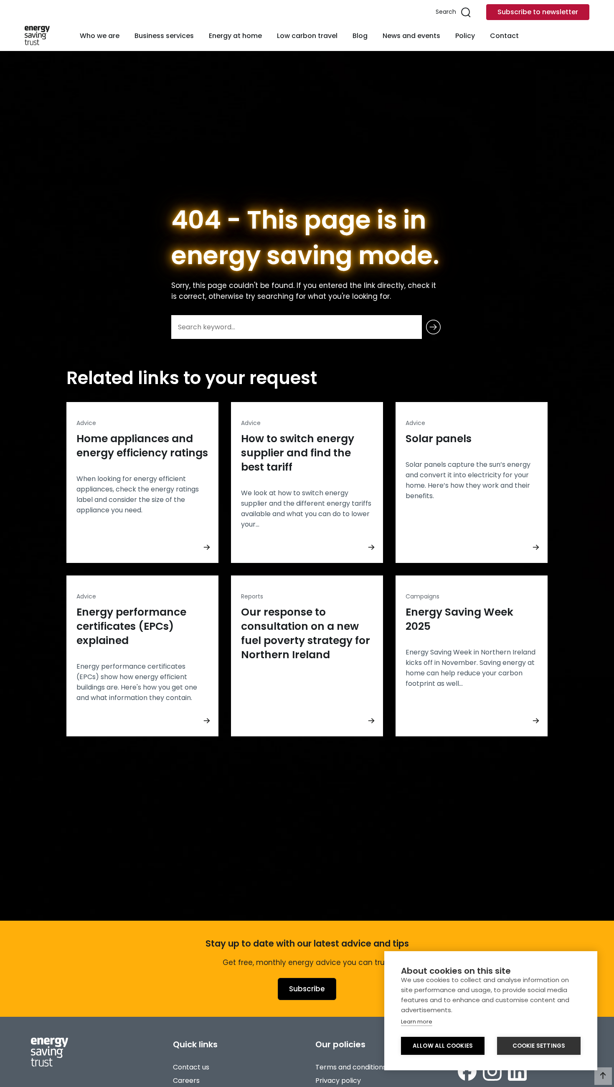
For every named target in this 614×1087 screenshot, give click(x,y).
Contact (504, 36)
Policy (465, 36)
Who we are (99, 36)
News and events (411, 36)
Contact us (191, 1067)
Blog (360, 36)
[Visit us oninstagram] (492, 1071)
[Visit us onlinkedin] (517, 1071)
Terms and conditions (350, 1067)
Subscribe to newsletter (537, 12)
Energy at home (235, 36)
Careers (186, 1080)
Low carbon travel (307, 36)
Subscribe (307, 989)
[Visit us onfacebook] (467, 1071)
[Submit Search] (433, 327)
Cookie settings (539, 1046)
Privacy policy (338, 1080)
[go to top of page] (603, 1076)
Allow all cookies (443, 1046)
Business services (164, 36)
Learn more (416, 1022)
